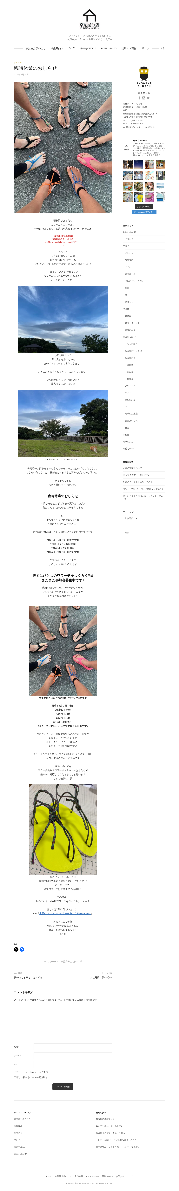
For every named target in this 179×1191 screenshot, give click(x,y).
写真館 (126, 308)
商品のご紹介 (129, 336)
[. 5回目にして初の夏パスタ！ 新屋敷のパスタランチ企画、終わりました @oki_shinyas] (160, 175)
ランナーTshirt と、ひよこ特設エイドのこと (143, 489)
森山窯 (130, 371)
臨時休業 (77, 961)
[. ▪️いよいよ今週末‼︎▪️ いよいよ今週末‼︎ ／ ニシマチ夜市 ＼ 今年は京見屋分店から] (149, 175)
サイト (17, 1065)
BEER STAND (108, 48)
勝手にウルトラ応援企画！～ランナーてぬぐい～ (119, 1146)
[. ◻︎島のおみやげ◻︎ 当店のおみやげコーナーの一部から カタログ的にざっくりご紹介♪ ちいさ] (127, 164)
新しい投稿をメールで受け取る (32, 1077)
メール (17, 1056)
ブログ (71, 48)
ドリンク (129, 238)
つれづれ (129, 259)
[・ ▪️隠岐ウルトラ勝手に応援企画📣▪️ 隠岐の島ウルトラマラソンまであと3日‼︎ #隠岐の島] (138, 197)
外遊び (128, 315)
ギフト (128, 392)
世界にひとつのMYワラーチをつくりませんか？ (65, 913)
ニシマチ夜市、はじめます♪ (136, 475)
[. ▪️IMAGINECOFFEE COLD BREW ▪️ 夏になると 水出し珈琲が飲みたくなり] (149, 164)
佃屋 (127, 287)
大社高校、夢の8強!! (101, 977)
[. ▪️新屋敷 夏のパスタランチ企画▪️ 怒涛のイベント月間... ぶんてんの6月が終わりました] (138, 186)
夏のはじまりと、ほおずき (28, 977)
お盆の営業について (132, 468)
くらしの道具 (131, 343)
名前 (16, 1047)
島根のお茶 (130, 399)
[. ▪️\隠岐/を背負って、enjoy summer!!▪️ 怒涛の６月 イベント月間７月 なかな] (138, 175)
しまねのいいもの (133, 350)
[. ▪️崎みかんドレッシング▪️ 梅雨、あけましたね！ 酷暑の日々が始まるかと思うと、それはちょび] (127, 186)
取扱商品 (56, 48)
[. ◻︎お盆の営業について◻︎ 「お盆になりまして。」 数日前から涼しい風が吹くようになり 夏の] (138, 164)
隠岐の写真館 (129, 48)
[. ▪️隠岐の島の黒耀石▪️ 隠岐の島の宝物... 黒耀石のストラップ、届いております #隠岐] (160, 164)
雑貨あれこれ (131, 420)
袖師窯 (130, 378)
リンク (145, 48)
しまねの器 (130, 357)
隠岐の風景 (130, 329)
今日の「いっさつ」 (134, 280)
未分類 (126, 434)
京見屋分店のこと (36, 48)
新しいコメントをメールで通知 (32, 1072)
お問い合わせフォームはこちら (140, 126)
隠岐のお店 (128, 441)
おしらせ (18, 62)
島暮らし (129, 301)
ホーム (48, 1176)
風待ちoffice (88, 48)
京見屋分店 (66, 961)
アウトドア (130, 385)
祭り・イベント (132, 322)
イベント (129, 266)
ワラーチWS (54, 961)
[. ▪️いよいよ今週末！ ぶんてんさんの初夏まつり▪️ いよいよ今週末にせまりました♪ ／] (160, 197)
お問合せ (18, 1132)
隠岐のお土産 (131, 413)
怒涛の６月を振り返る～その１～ (139, 482)
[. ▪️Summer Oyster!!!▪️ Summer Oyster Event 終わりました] (149, 186)
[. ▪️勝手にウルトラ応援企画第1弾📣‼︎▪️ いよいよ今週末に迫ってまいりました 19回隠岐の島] (149, 197)
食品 (127, 427)
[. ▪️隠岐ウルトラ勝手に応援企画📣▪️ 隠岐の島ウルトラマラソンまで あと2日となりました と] (127, 197)
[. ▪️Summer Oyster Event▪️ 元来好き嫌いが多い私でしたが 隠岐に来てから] (160, 186)
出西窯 (130, 364)
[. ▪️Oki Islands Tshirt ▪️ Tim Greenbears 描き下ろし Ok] (127, 175)
